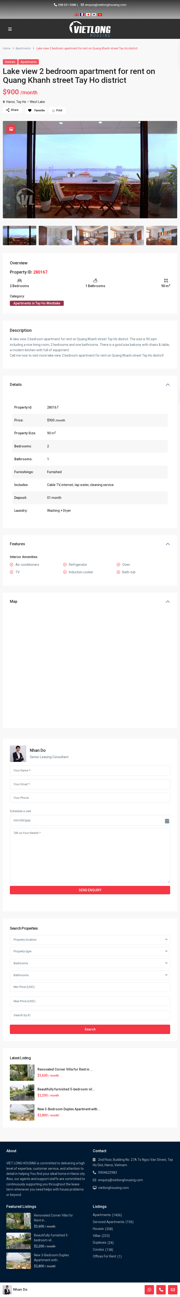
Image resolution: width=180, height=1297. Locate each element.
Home (7, 48)
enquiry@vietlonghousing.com (105, 5)
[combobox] (90, 939)
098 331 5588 (67, 5)
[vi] (100, 13)
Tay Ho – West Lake (30, 102)
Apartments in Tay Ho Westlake (36, 303)
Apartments (23, 48)
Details (16, 384)
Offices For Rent (104, 1256)
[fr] (82, 13)
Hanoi (10, 102)
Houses (98, 1229)
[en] (76, 13)
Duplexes (99, 1242)
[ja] (88, 13)
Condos (98, 1249)
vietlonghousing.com (113, 1188)
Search (90, 1029)
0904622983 (107, 1172)
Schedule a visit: (21, 811)
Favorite (39, 110)
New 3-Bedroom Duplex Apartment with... (69, 1109)
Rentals (10, 62)
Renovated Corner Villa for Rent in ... (65, 1069)
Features (17, 544)
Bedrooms (21, 963)
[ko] (94, 13)
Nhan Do (38, 750)
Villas (97, 1236)
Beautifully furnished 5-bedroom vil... (66, 1089)
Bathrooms (21, 975)
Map (13, 601)
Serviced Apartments (108, 1222)
